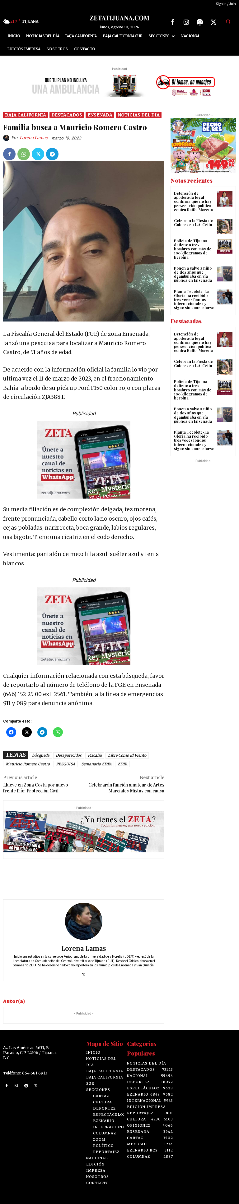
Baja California (25, 115)
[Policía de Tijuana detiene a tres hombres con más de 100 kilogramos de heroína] (224, 246)
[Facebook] (172, 22)
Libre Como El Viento (127, 755)
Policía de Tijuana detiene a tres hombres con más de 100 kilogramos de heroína (192, 249)
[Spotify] (199, 22)
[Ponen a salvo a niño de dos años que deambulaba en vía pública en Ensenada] (224, 273)
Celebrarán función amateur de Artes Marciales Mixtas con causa (126, 788)
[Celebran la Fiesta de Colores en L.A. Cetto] (224, 226)
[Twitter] (213, 22)
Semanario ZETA (96, 764)
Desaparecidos (69, 755)
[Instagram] (186, 22)
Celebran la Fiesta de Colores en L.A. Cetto (193, 222)
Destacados (66, 115)
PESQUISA (65, 764)
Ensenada (99, 115)
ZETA (122, 764)
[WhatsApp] (23, 154)
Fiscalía (95, 755)
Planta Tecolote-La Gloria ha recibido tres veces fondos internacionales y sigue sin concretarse (194, 299)
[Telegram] (52, 154)
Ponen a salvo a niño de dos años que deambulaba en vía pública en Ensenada (193, 274)
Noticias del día (139, 115)
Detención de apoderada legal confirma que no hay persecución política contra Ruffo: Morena (193, 201)
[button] (228, 21)
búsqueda (40, 755)
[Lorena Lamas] (7, 138)
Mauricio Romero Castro (28, 764)
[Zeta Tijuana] (119, 18)
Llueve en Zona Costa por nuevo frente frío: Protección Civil (35, 788)
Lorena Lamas (34, 137)
